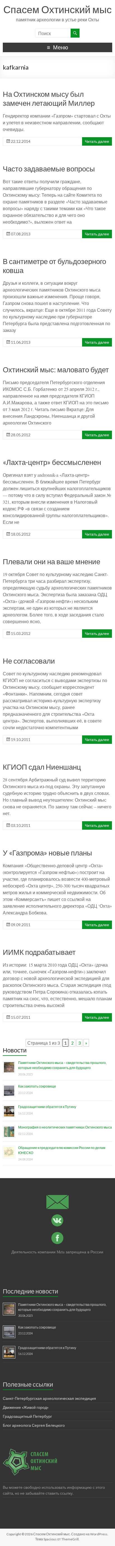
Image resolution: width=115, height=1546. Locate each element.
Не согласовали (29, 660)
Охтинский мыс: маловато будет (56, 369)
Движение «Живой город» (26, 1407)
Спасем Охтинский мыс (57, 9)
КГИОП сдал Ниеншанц (42, 766)
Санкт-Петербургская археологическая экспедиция (49, 1398)
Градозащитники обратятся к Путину (47, 1107)
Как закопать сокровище (37, 1086)
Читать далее (97, 141)
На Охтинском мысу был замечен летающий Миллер (49, 98)
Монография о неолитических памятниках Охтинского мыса (65, 1127)
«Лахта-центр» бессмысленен (52, 462)
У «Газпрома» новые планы (47, 852)
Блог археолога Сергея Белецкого (34, 1425)
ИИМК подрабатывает (39, 952)
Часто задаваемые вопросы (49, 168)
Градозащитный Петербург (27, 1416)
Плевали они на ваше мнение (51, 561)
